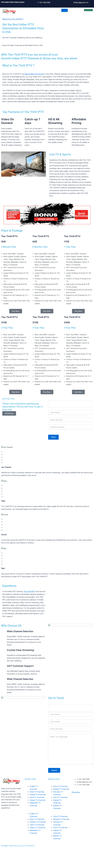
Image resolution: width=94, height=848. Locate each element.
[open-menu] (64, 10)
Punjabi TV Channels (38, 795)
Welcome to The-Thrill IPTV (12, 19)
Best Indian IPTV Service (34, 74)
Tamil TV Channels (37, 797)
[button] (35, 811)
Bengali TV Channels (61, 789)
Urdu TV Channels (60, 797)
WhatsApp (89, 10)
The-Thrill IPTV (29, 591)
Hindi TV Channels (37, 792)
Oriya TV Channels (60, 786)
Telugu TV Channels (37, 800)
